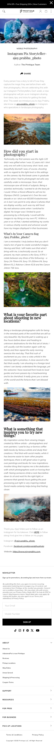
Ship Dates (6, 668)
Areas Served (7, 673)
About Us (6, 649)
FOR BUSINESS (9, 717)
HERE (36, 532)
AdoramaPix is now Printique (13, 653)
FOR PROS (7, 708)
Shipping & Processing (11, 677)
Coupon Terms (8, 682)
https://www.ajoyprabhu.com (27, 551)
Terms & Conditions (14, 735)
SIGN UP (27, 622)
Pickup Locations (9, 663)
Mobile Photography (27, 48)
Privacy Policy (38, 735)
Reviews (5, 658)
